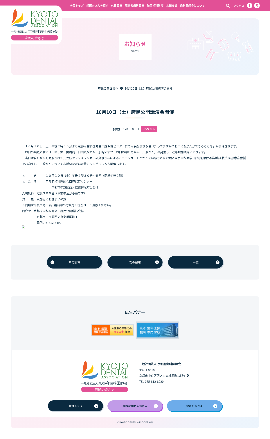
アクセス (238, 6)
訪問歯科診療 (155, 5)
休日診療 (116, 5)
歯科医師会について (192, 5)
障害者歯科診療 (134, 5)
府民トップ (77, 5)
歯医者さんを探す (97, 5)
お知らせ (171, 5)
